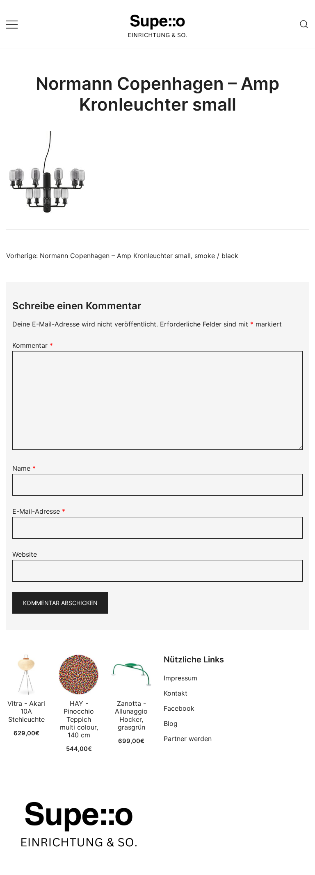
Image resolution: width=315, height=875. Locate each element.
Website (24, 554)
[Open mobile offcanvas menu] (12, 24)
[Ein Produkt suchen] (304, 24)
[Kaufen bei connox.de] (131, 675)
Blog (171, 723)
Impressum (180, 678)
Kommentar (32, 345)
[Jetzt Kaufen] (26, 675)
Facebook (179, 708)
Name (24, 468)
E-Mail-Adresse (38, 511)
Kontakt (175, 693)
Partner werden (188, 738)
